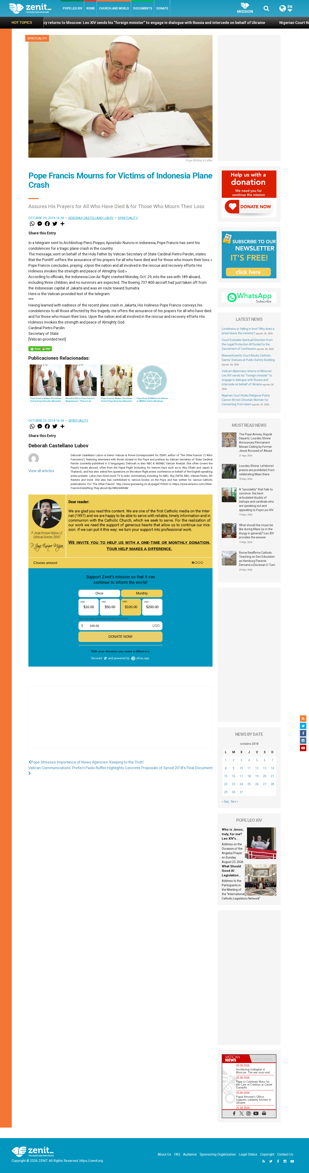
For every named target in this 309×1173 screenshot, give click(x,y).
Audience (190, 1154)
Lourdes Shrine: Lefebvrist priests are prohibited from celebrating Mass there (257, 470)
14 (272, 768)
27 (264, 784)
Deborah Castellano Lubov (91, 218)
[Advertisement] (120, 721)
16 (233, 776)
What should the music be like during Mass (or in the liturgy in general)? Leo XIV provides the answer (256, 531)
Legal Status (248, 1154)
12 (257, 768)
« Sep (225, 801)
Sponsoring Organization (218, 1154)
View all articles (41, 471)
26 (257, 784)
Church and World (114, 8)
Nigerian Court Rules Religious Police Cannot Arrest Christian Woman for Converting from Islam (246, 400)
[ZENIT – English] (35, 8)
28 (272, 784)
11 (249, 768)
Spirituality (37, 38)
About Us (164, 1154)
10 (241, 768)
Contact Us (285, 1154)
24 (241, 784)
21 (272, 776)
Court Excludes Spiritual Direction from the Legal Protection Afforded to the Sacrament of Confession (247, 344)
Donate (162, 8)
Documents (142, 8)
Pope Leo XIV (72, 8)
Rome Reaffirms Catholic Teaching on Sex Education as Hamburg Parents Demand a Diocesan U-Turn (257, 559)
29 (225, 792)
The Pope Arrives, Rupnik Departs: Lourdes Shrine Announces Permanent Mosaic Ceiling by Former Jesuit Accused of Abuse (255, 442)
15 (225, 776)
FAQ (177, 1154)
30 (233, 792)
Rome (90, 8)
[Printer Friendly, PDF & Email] (40, 348)
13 (264, 768)
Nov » (234, 801)
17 (241, 776)
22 (225, 784)
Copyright (267, 1154)
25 (249, 784)
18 (249, 776)
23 (233, 784)
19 (257, 776)
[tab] (235, 1058)
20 (264, 776)
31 (241, 792)
